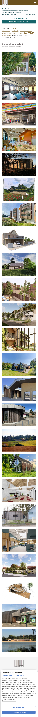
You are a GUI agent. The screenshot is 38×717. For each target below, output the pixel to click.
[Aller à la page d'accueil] (7, 2)
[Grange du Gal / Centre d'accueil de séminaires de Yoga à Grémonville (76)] (19, 490)
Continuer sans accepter (9, 701)
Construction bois (8, 9)
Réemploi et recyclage (9, 14)
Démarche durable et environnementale (15, 10)
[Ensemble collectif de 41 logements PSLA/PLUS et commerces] (19, 565)
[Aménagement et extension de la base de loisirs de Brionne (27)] (19, 640)
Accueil (14, 29)
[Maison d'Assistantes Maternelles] (19, 139)
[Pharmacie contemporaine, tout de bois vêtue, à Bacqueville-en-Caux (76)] (19, 615)
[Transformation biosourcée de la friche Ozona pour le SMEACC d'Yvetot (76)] (19, 540)
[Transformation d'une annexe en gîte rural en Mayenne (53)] (19, 189)
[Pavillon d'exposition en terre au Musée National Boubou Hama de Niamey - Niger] (19, 590)
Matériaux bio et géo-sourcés (11, 12)
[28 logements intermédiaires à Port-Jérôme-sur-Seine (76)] (19, 314)
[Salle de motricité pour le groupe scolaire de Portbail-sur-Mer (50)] (19, 515)
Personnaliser (19, 708)
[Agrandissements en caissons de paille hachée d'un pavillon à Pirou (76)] (19, 239)
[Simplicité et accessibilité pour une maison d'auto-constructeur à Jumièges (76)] (19, 264)
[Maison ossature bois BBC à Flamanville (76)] (19, 164)
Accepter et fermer (19, 712)
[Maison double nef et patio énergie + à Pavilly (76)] (19, 364)
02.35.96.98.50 (19, 18)
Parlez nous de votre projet (19, 22)
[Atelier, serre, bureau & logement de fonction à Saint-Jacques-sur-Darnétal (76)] (19, 339)
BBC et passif (30, 14)
